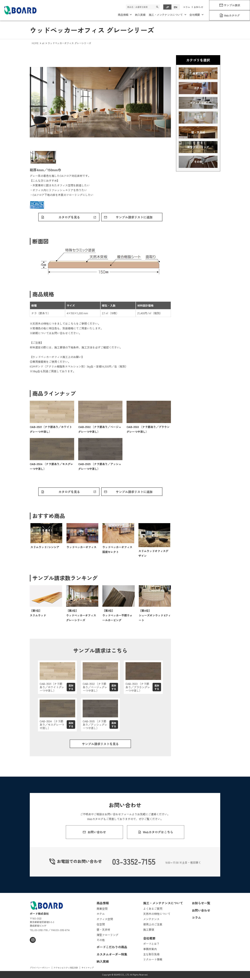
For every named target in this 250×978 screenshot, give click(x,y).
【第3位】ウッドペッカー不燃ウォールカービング (117, 615)
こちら (72, 323)
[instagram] (33, 940)
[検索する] (157, 7)
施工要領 (59, 347)
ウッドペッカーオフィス (81, 547)
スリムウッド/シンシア (44, 547)
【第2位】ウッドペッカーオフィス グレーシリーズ (81, 615)
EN (175, 7)
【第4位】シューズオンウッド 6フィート (155, 615)
